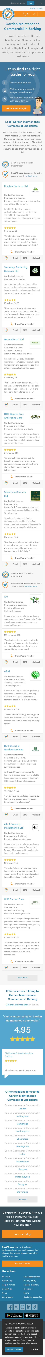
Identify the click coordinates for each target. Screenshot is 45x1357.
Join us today (22, 1234)
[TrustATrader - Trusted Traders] (8, 12)
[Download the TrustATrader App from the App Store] (32, 1315)
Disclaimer (28, 1288)
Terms (26, 1292)
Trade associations (32, 1276)
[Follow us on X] (16, 1307)
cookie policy (11, 1342)
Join (29, 3)
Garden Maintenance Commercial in (22, 1107)
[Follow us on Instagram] (22, 1307)
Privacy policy (30, 1280)
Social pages (7, 1296)
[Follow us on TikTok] (35, 1307)
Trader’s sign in (36, 8)
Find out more (31, 175)
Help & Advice (8, 1284)
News (4, 1292)
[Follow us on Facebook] (10, 1307)
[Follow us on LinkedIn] (28, 1307)
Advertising (7, 1280)
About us (6, 1276)
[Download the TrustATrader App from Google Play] (14, 1315)
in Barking (22, 1004)
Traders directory (31, 1284)
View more (23, 977)
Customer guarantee (33, 1296)
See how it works (22, 1263)
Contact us (7, 1288)
